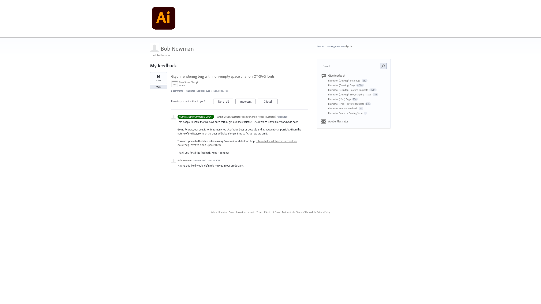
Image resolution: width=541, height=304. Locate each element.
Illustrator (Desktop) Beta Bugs (344, 80)
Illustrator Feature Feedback (343, 108)
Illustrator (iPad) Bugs (339, 99)
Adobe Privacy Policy (320, 212)
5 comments (177, 90)
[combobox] (351, 66)
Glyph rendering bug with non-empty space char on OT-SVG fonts (223, 76)
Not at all (225, 102)
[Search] (383, 66)
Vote (158, 87)
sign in (348, 46)
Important (247, 102)
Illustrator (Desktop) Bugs (198, 90)
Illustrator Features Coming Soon (345, 113)
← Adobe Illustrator (160, 55)
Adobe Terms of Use (299, 212)
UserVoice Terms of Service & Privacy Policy (267, 212)
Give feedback (336, 75)
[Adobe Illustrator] (163, 18)
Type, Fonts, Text (220, 90)
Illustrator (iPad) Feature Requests (346, 103)
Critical (271, 102)
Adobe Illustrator (338, 121)
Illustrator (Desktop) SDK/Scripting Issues (350, 94)
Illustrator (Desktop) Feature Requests (348, 89)
